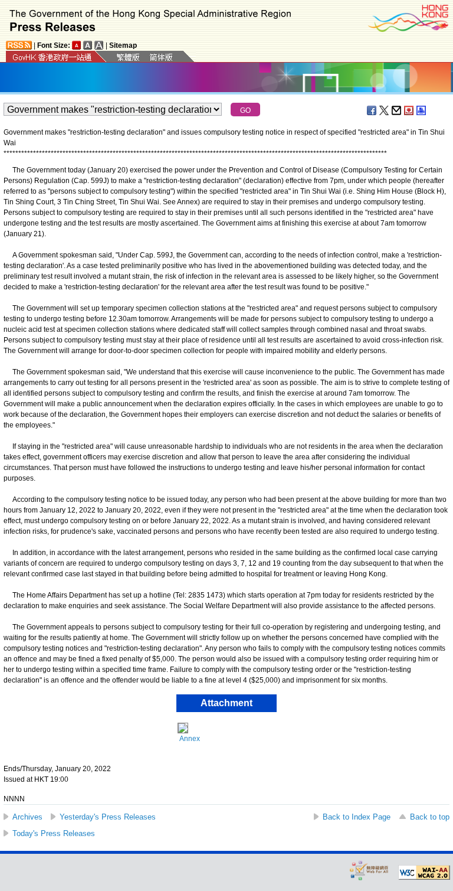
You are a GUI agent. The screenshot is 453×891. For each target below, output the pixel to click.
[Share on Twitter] (384, 110)
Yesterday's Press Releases (108, 816)
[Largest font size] (99, 45)
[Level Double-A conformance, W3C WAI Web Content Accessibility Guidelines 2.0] (424, 872)
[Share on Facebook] (372, 110)
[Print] (421, 110)
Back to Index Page (356, 816)
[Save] (409, 110)
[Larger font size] (88, 45)
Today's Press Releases (53, 833)
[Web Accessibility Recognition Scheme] (369, 870)
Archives (27, 816)
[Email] (397, 110)
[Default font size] (76, 45)
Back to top (429, 816)
